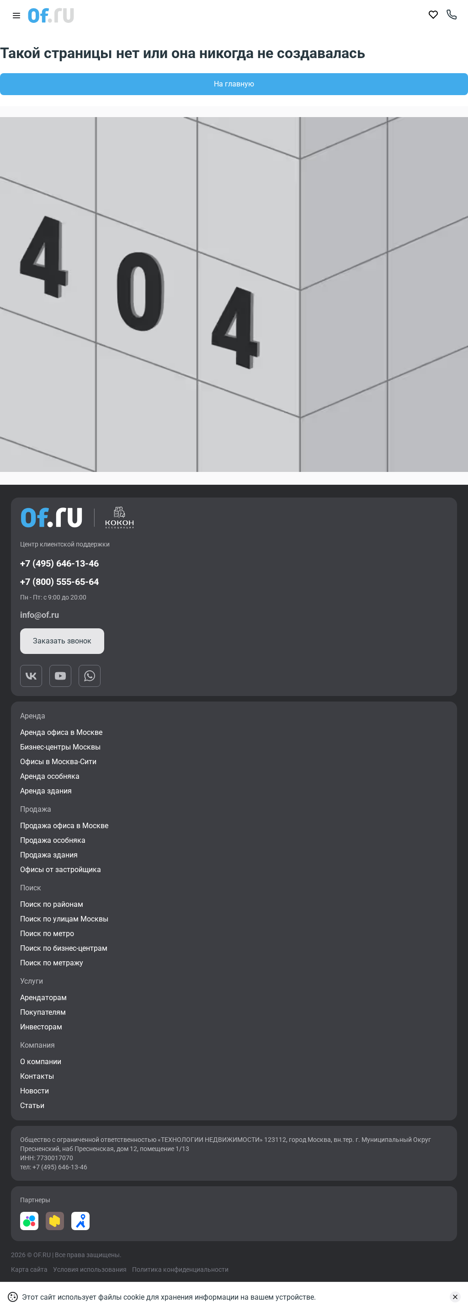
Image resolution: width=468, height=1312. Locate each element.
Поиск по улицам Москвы (64, 919)
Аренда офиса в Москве (61, 732)
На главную (234, 84)
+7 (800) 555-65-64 (59, 581)
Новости (34, 1091)
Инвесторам (41, 1027)
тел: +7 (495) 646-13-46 (53, 1167)
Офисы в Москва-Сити (58, 761)
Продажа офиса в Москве (64, 825)
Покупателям (43, 1012)
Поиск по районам (51, 904)
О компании (40, 1061)
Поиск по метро (47, 933)
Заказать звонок (62, 641)
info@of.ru (39, 615)
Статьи (32, 1105)
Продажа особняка (52, 840)
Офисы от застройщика (60, 869)
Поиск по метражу (51, 963)
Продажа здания (49, 855)
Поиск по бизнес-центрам (63, 948)
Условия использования (90, 1269)
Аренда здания (46, 791)
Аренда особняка (50, 776)
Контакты (37, 1076)
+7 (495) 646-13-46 (59, 563)
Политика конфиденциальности (180, 1269)
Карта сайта (29, 1269)
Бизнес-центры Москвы (60, 747)
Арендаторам (43, 997)
